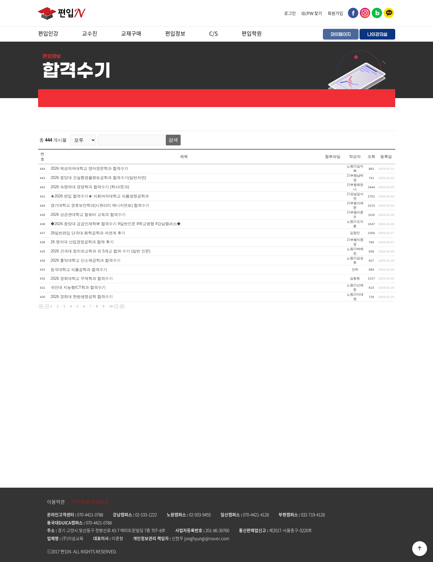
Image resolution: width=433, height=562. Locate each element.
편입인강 (48, 33)
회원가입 (335, 13)
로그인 (290, 13)
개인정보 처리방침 (90, 501)
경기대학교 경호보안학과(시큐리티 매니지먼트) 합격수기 (100, 205)
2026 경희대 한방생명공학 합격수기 (82, 296)
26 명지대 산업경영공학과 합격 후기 (82, 242)
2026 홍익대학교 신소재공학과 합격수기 (86, 260)
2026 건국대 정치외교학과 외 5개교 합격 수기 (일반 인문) (100, 251)
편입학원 (252, 33)
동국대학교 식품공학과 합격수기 (79, 269)
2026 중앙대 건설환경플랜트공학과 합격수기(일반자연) (98, 177)
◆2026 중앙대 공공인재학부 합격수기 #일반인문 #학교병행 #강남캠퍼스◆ (116, 224)
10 (111, 306)
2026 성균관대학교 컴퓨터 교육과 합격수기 (88, 214)
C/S (213, 33)
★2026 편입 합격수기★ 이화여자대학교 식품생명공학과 (100, 196)
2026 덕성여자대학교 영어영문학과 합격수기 (89, 168)
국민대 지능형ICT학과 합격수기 (78, 287)
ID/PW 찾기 (311, 13)
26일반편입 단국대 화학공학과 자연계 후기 (88, 233)
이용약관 (56, 501)
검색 (173, 139)
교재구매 (131, 33)
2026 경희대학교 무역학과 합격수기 (82, 278)
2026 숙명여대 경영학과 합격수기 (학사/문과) (90, 187)
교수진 (89, 33)
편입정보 (175, 33)
